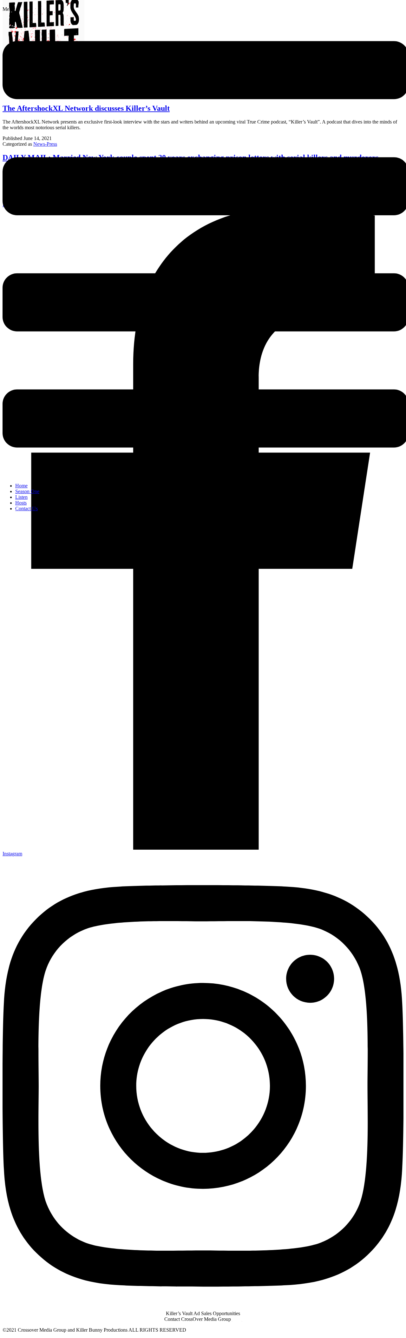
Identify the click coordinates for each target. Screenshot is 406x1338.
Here (237, 1319)
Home (21, 485)
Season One (27, 491)
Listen (21, 497)
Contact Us (26, 508)
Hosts (21, 502)
